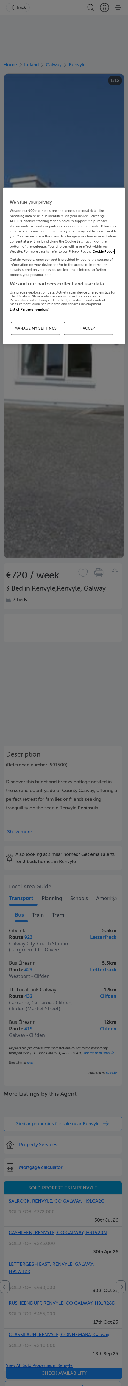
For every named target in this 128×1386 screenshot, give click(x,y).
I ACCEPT (88, 328)
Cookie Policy (103, 252)
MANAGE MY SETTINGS (36, 328)
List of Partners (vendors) (29, 309)
